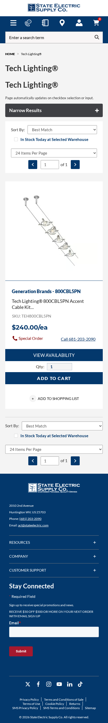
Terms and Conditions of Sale (63, 699)
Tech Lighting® (31, 54)
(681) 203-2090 (30, 519)
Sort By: (18, 129)
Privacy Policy (29, 699)
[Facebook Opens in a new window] (38, 684)
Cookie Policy (54, 704)
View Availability (54, 355)
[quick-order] (45, 22)
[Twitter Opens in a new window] (27, 684)
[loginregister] (79, 22)
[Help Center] (28, 22)
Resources (19, 542)
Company (18, 556)
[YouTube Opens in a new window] (59, 684)
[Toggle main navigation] (13, 22)
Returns (74, 704)
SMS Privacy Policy (25, 708)
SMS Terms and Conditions (61, 708)
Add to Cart (54, 378)
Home (10, 54)
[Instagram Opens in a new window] (48, 684)
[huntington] (62, 22)
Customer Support (27, 570)
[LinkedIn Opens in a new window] (69, 684)
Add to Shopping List (55, 398)
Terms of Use (31, 704)
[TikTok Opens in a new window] (80, 684)
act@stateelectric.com (33, 525)
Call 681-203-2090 (78, 338)
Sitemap (90, 708)
